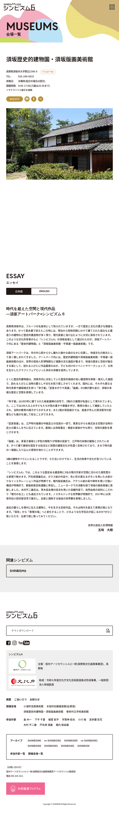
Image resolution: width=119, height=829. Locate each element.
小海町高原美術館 (33, 706)
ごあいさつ (20, 699)
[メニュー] (112, 7)
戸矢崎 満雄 (46, 725)
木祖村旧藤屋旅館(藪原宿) (61, 706)
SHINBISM (83, 746)
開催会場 (11, 706)
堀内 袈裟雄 (62, 725)
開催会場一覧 (35, 753)
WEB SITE (14, 99)
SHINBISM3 (51, 746)
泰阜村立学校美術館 (77, 711)
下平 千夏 (40, 719)
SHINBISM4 (34, 746)
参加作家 (11, 719)
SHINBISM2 (67, 746)
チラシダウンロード (22, 630)
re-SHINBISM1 (89, 740)
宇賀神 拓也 (68, 719)
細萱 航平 (53, 719)
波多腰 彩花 (95, 719)
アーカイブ (16, 740)
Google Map (48, 72)
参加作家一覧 (17, 753)
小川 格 (82, 719)
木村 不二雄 (30, 725)
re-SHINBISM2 (52, 740)
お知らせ (35, 699)
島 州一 (28, 719)
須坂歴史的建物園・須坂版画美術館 (43, 711)
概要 (8, 699)
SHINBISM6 (18, 571)
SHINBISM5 (71, 740)
